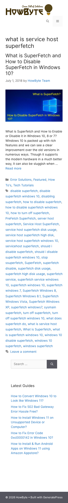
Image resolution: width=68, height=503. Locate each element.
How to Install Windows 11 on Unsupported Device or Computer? (32, 422)
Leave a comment (23, 351)
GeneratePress (53, 497)
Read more (13, 168)
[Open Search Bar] (48, 21)
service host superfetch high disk (29, 235)
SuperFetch (33, 263)
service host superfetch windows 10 (31, 241)
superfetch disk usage (34, 268)
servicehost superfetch (22, 246)
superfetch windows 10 (28, 285)
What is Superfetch (37, 329)
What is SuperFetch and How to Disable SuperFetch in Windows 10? (33, 64)
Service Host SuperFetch (41, 224)
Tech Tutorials (23, 185)
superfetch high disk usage (25, 274)
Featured (39, 179)
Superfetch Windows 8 (39, 290)
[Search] (52, 364)
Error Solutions (21, 179)
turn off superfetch (36, 313)
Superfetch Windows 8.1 (23, 296)
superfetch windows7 (26, 307)
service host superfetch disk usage (30, 229)
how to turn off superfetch (30, 213)
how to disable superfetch (42, 202)
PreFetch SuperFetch (20, 218)
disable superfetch (24, 191)
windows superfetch (38, 346)
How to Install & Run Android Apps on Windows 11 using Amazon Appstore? (32, 448)
